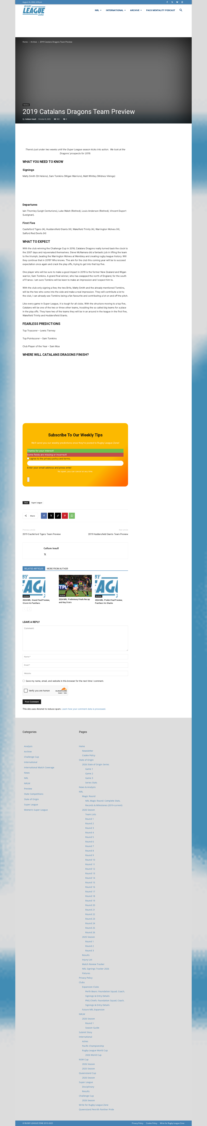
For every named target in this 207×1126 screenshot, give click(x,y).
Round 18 (90, 896)
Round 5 (89, 837)
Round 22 (90, 914)
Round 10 (90, 859)
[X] (172, 2)
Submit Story (85, 1032)
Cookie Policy (88, 755)
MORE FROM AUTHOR (57, 568)
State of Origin (31, 799)
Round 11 (90, 864)
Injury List (87, 959)
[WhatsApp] (72, 516)
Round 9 (89, 855)
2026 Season (88, 809)
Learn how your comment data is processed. (84, 709)
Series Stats (91, 782)
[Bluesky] (177, 2)
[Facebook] (167, 2)
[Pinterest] (65, 516)
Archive (134, 10)
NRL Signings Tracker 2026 (95, 968)
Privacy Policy (85, 977)
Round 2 (89, 823)
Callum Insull (30, 119)
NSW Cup (83, 1059)
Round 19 (90, 900)
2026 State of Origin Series (95, 764)
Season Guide (92, 1027)
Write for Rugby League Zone (93, 1104)
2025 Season (88, 936)
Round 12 (90, 868)
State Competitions (33, 793)
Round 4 (89, 832)
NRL (97, 10)
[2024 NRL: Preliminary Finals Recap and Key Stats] (75, 586)
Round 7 (89, 846)
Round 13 (90, 873)
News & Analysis (87, 787)
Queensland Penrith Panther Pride (96, 1109)
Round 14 (90, 877)
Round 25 (90, 927)
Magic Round (88, 796)
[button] (180, 10)
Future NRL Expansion (93, 1009)
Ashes (85, 1041)
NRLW (27, 783)
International (114, 10)
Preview (28, 788)
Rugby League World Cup (95, 1050)
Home (25, 42)
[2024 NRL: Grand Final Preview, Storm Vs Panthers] (39, 586)
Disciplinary (88, 1086)
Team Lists (90, 814)
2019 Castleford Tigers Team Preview (42, 534)
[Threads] (182, 2)
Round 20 (90, 905)
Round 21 (90, 909)
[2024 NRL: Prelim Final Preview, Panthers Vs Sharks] (111, 586)
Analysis (28, 746)
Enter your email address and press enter (49, 467)
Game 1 (89, 769)
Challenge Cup (31, 756)
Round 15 (90, 882)
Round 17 (90, 891)
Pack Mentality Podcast (160, 10)
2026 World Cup (93, 1055)
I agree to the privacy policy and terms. (50, 458)
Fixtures (86, 973)
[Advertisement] (103, 27)
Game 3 (89, 778)
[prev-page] (24, 609)
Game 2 (89, 773)
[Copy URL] (58, 516)
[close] (28, 479)
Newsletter (87, 750)
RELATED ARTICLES (33, 568)
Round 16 (90, 887)
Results (86, 955)
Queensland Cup (87, 1073)
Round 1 (89, 818)
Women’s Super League (36, 809)
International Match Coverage (39, 767)
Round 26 (90, 932)
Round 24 (90, 923)
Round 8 (89, 850)
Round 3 (89, 828)
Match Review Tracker (93, 964)
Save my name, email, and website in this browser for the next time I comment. (65, 681)
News (27, 772)
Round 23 (90, 918)
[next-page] (29, 609)
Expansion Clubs (90, 986)
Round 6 (89, 841)
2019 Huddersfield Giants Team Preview (108, 534)
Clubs (82, 982)
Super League (36, 502)
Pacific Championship (93, 1045)
